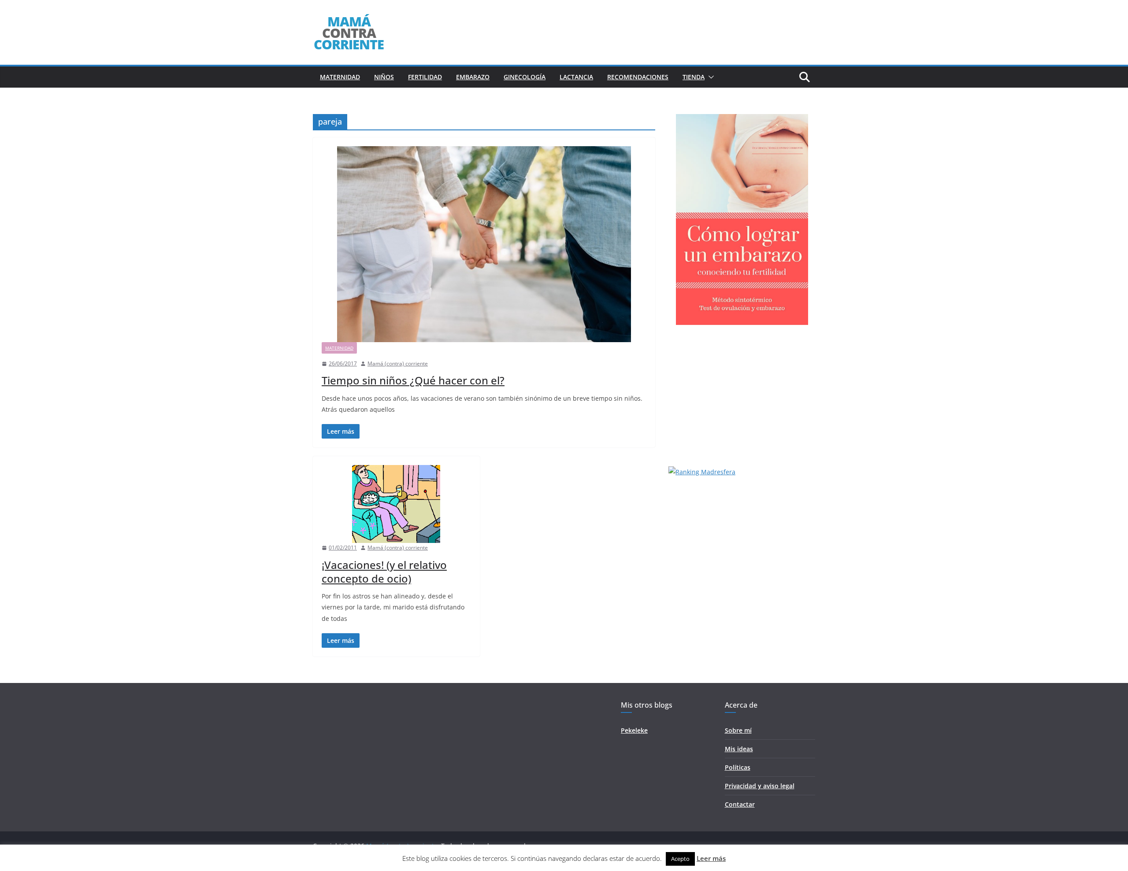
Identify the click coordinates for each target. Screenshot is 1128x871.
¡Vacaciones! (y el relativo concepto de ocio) (384, 571)
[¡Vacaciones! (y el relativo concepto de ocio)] (396, 504)
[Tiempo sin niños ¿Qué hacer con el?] (484, 244)
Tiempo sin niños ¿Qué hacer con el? (413, 380)
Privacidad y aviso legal (759, 786)
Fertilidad (425, 77)
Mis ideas (739, 749)
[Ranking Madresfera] (701, 472)
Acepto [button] (680, 859)
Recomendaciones (637, 77)
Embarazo (473, 77)
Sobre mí (738, 730)
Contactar (740, 804)
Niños (384, 77)
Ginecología (524, 77)
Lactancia (576, 77)
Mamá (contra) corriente (397, 363)
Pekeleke (634, 730)
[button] (709, 77)
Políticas (737, 767)
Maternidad (340, 77)
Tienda (694, 77)
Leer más (711, 858)
